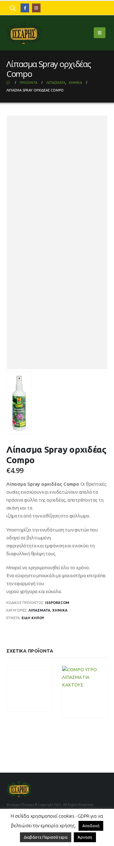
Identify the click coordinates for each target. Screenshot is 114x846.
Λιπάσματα (39, 610)
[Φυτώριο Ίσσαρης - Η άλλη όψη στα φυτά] (23, 33)
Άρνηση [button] (85, 837)
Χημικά (59, 610)
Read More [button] (42, 705)
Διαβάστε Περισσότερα (45, 837)
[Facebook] (25, 7)
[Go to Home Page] (8, 82)
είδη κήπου (33, 618)
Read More (98, 712)
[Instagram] (36, 7)
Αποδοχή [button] (90, 825)
